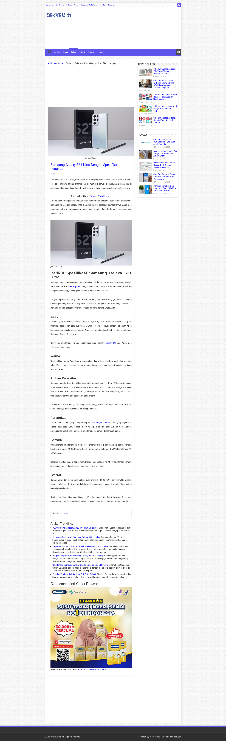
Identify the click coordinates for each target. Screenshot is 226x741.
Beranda (49, 51)
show (66, 513)
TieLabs (177, 737)
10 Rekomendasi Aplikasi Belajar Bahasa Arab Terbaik (165, 108)
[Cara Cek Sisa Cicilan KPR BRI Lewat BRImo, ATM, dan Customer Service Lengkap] (145, 83)
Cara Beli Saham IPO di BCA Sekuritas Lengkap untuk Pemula (164, 141)
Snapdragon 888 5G (101, 422)
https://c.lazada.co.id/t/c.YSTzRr (92, 669)
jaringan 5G (110, 343)
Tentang (111, 5)
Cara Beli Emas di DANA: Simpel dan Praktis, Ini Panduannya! (164, 176)
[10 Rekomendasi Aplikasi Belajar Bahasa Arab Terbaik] (145, 108)
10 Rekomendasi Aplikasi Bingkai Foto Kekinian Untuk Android (165, 97)
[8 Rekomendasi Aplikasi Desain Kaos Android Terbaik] (145, 120)
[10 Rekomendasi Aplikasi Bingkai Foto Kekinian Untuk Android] (145, 96)
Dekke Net (49, 5)
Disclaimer (60, 5)
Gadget (73, 52)
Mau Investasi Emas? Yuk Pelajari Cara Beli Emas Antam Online (165, 153)
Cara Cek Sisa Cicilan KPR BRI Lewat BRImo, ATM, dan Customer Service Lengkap (163, 84)
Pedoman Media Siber (89, 5)
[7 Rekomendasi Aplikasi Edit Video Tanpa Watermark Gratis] (145, 72)
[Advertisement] (131, 28)
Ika (54, 174)
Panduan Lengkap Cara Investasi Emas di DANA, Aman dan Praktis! (164, 188)
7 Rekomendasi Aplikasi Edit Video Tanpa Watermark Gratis (164, 71)
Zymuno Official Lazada (100, 196)
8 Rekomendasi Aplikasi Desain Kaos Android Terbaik (164, 120)
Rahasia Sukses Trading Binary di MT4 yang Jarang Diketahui (164, 165)
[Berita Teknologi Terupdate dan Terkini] (59, 15)
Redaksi (102, 5)
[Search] (179, 5)
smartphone (75, 286)
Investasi (100, 52)
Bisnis (65, 52)
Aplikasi (57, 52)
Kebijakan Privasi (72, 5)
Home (53, 63)
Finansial (91, 52)
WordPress (155, 737)
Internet (82, 52)
